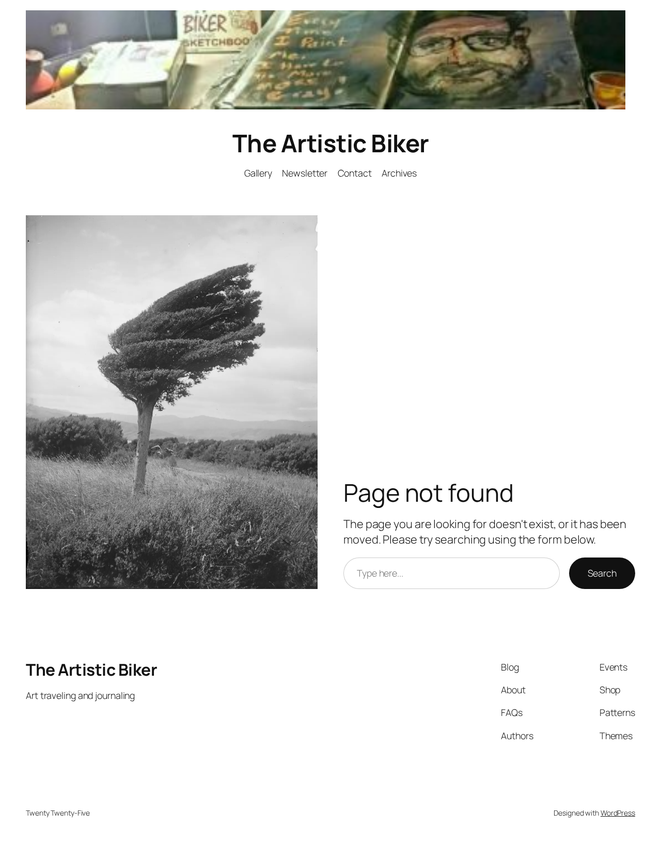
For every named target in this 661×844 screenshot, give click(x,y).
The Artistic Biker (330, 143)
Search (602, 573)
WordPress (618, 813)
